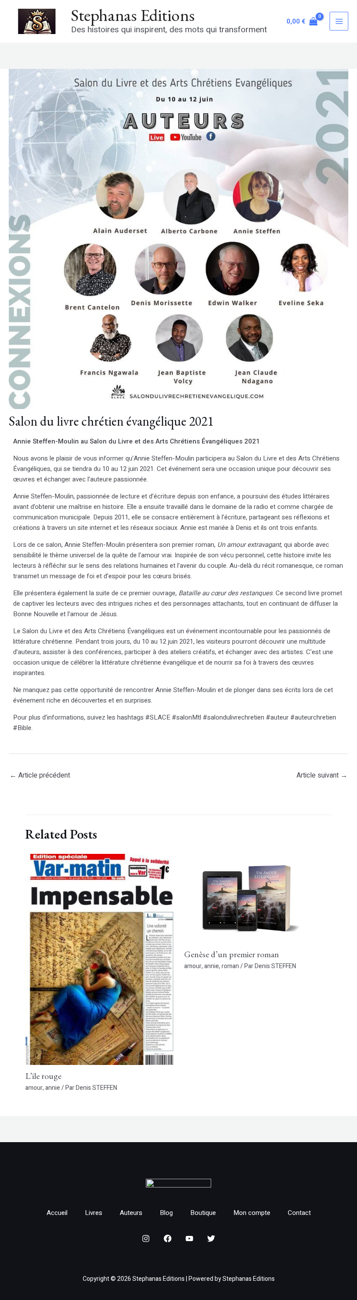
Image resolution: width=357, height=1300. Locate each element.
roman (230, 966)
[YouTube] (189, 1238)
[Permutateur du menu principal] (339, 21)
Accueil (57, 1213)
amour (34, 1087)
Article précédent (40, 775)
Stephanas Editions (133, 15)
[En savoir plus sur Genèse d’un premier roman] (258, 898)
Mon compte (251, 1213)
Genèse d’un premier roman (231, 954)
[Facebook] (168, 1238)
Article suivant (321, 775)
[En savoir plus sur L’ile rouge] (99, 959)
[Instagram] (146, 1238)
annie (52, 1087)
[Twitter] (211, 1238)
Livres (93, 1213)
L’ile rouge (43, 1076)
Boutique (203, 1213)
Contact (299, 1213)
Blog (166, 1213)
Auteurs (131, 1213)
